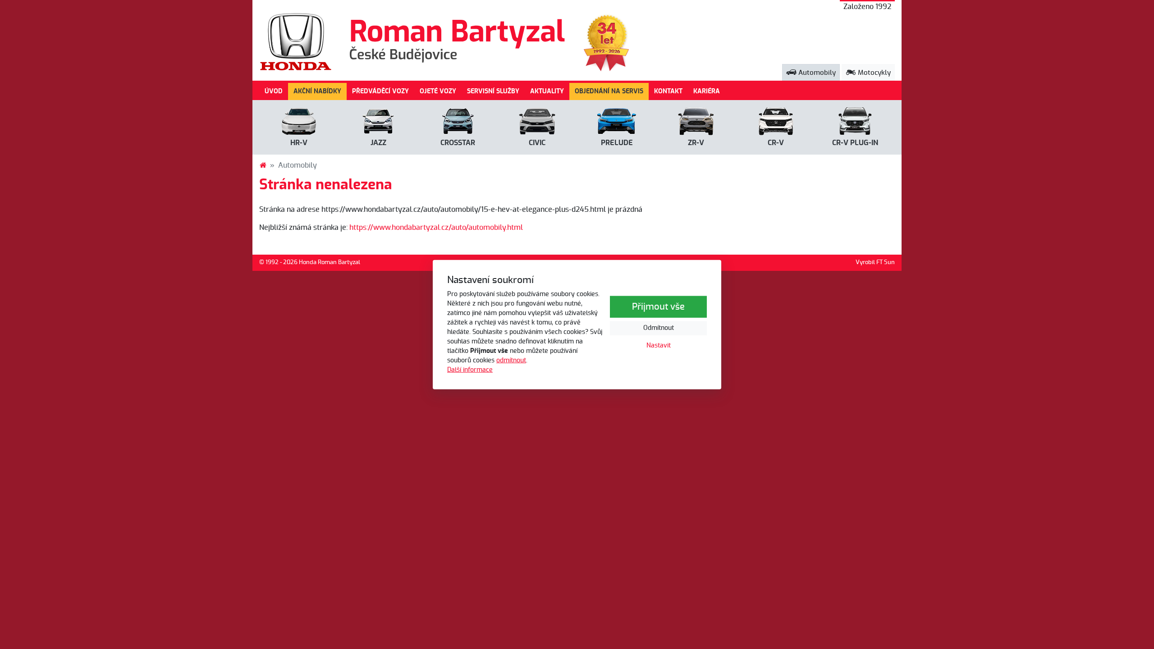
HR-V (298, 142)
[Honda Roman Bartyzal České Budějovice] (262, 165)
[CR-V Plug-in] (855, 123)
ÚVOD (274, 91)
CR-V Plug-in (855, 142)
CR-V (776, 142)
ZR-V (696, 142)
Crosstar (457, 142)
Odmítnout (658, 328)
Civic (537, 142)
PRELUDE (617, 142)
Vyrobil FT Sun (875, 262)
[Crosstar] (458, 123)
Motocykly (873, 72)
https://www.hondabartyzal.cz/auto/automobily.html (436, 227)
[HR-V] (299, 123)
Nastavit (658, 346)
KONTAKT (668, 91)
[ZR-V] (696, 123)
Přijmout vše (658, 306)
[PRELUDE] (616, 123)
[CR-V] (775, 123)
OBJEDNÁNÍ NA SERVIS (609, 91)
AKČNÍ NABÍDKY (317, 91)
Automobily (816, 72)
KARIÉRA (706, 91)
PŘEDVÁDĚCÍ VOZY (380, 91)
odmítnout (511, 360)
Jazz (378, 142)
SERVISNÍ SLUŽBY (493, 91)
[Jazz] (378, 123)
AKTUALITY (547, 91)
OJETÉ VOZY (438, 91)
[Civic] (537, 123)
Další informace (470, 369)
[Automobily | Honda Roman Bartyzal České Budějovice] (413, 41)
